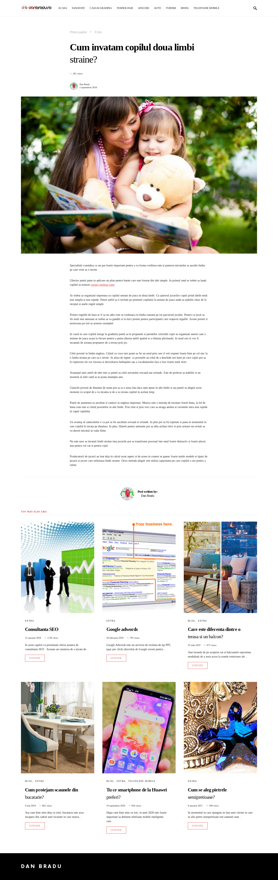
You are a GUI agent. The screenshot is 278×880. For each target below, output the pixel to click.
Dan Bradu (85, 84)
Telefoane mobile (141, 781)
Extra (98, 32)
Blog (191, 621)
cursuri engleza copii (103, 284)
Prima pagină (78, 32)
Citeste (34, 658)
